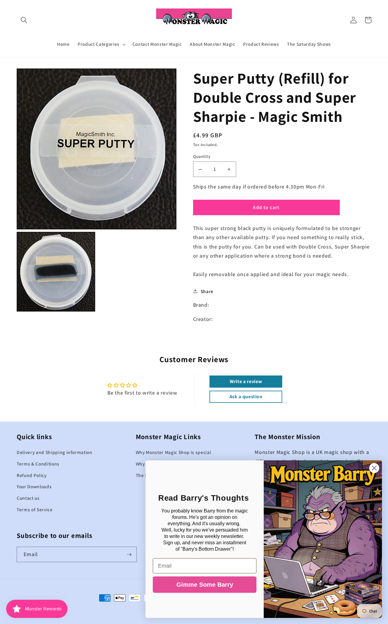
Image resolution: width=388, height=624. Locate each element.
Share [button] (207, 291)
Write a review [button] (246, 381)
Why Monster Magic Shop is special (173, 452)
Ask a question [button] (246, 396)
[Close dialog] (374, 468)
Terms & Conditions (38, 464)
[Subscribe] (129, 554)
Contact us (28, 498)
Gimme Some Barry (204, 584)
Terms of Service (35, 509)
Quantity (202, 156)
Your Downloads (34, 486)
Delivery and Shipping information (54, 452)
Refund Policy (32, 475)
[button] (24, 20)
